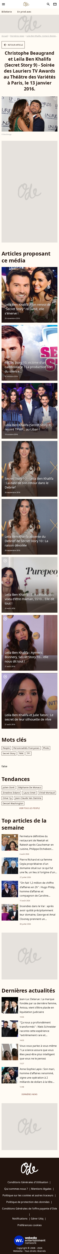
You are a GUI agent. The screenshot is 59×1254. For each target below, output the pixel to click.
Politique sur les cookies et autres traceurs (28, 1195)
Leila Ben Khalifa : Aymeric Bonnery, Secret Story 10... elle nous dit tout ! (26, 656)
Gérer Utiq (37, 1218)
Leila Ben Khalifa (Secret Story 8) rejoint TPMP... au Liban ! (28, 427)
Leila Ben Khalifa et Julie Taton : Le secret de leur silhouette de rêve (29, 717)
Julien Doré (8, 787)
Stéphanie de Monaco (29, 787)
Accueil (5, 36)
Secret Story (9, 753)
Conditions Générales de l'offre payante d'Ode (29, 1208)
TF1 (28, 753)
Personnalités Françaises (26, 748)
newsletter (55, 4)
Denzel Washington (13, 803)
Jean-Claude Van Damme (28, 798)
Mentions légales (41, 1189)
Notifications (20, 1218)
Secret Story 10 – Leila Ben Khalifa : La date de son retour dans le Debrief (29, 482)
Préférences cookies (29, 1225)
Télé (21, 753)
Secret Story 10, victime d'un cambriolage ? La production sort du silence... (29, 366)
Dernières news (17, 36)
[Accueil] (26, 4)
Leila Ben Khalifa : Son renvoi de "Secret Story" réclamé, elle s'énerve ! (28, 308)
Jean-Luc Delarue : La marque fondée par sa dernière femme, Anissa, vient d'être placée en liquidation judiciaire (38, 1005)
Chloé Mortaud (47, 792)
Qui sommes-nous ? (16, 1189)
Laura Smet (29, 792)
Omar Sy (7, 798)
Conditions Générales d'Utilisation (28, 1182)
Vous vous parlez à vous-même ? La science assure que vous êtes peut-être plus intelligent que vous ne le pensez (38, 1052)
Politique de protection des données (28, 1202)
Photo (46, 748)
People (6, 748)
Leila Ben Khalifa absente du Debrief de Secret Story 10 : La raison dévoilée (26, 540)
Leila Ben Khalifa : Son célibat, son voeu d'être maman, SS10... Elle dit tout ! (29, 598)
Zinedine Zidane (11, 792)
